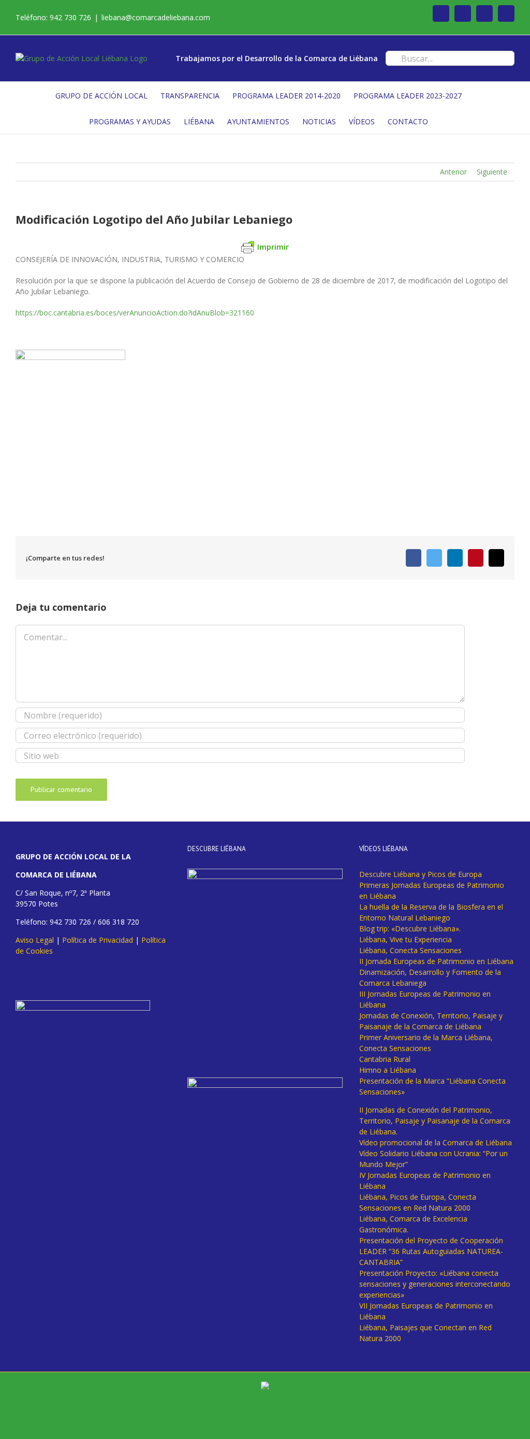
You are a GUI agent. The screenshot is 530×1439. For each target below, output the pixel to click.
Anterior (453, 172)
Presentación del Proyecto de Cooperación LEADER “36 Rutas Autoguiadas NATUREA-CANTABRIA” (431, 1251)
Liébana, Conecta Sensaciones (410, 950)
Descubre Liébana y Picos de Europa (420, 874)
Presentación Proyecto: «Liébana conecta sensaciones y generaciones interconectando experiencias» (434, 1284)
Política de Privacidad (97, 940)
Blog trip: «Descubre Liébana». (410, 928)
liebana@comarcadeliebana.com (155, 17)
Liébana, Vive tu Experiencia (405, 939)
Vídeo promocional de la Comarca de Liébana (435, 1142)
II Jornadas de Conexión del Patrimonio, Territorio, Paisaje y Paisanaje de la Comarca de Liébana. (434, 1120)
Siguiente (492, 172)
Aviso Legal (35, 940)
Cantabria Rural (384, 1059)
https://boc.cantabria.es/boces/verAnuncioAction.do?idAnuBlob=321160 (135, 313)
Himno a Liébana (387, 1070)
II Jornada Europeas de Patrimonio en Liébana (436, 961)
